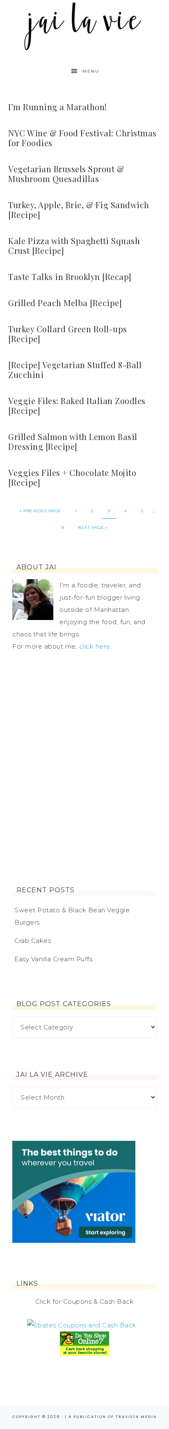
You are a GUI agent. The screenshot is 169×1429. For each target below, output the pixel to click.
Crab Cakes (32, 941)
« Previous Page (40, 510)
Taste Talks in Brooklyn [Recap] (70, 276)
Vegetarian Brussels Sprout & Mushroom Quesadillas (66, 173)
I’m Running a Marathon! (57, 106)
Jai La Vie (85, 25)
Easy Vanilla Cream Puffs (53, 959)
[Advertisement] (84, 769)
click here (94, 646)
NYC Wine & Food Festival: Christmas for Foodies (82, 137)
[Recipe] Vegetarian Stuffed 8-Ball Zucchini (75, 369)
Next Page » (93, 527)
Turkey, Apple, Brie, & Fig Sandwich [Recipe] (78, 209)
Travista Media (136, 1416)
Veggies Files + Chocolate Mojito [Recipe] (72, 477)
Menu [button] (90, 71)
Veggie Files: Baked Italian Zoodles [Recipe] (77, 405)
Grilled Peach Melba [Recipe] (65, 302)
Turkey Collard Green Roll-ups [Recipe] (67, 333)
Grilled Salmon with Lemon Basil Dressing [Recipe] (72, 441)
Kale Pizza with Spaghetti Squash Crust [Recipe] (74, 245)
